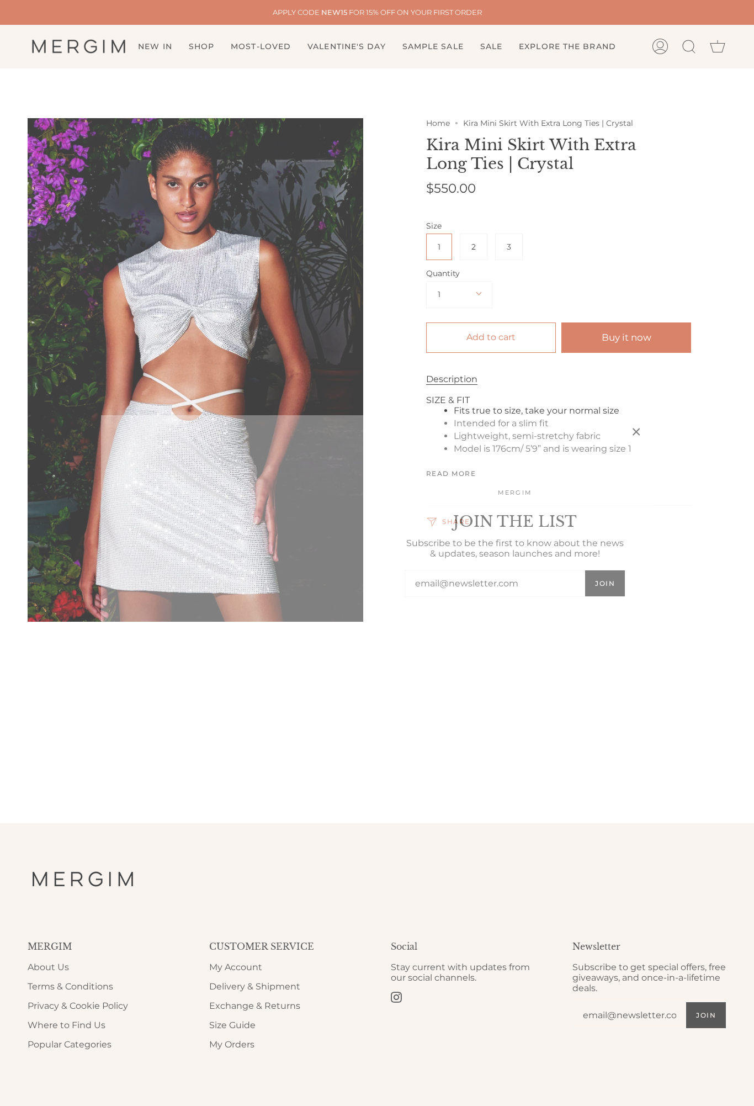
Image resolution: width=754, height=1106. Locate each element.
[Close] (636, 431)
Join (605, 583)
